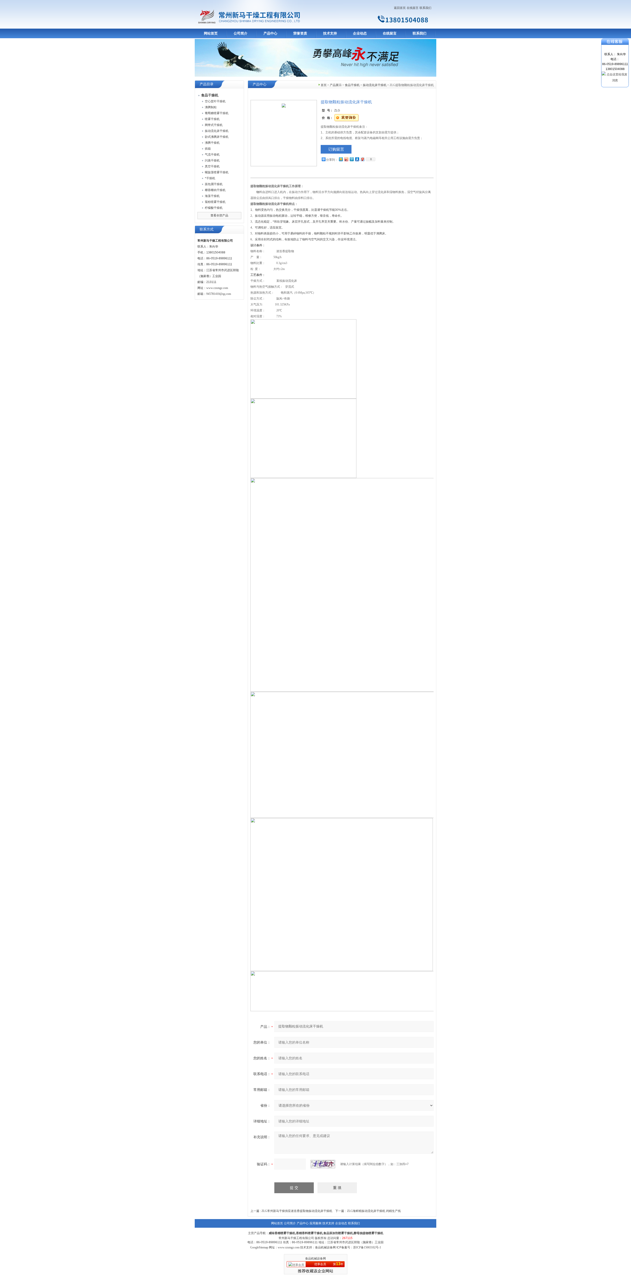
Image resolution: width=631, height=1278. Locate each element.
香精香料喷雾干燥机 (309, 1233)
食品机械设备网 (315, 1258)
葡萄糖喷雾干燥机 (216, 113)
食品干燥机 (352, 85)
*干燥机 (210, 178)
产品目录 (206, 84)
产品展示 (336, 85)
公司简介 (240, 33)
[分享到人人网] (357, 159)
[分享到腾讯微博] (351, 159)
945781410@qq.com (218, 294)
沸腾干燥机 (212, 142)
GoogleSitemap (259, 1247)
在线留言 (413, 8)
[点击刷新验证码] (323, 1164)
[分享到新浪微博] (346, 159)
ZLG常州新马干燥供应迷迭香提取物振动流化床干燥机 (297, 1211)
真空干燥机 (212, 166)
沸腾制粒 (211, 107)
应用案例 (315, 1223)
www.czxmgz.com (217, 288)
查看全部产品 (219, 215)
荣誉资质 (300, 33)
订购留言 (336, 149)
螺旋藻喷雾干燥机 (216, 172)
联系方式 (206, 229)
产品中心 (270, 33)
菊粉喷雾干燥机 (215, 202)
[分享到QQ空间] (340, 159)
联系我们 (425, 8)
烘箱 (208, 148)
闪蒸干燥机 (212, 160)
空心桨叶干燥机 (215, 101)
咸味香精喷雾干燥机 (282, 1233)
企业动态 (360, 33)
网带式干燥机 (214, 125)
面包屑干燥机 (214, 184)
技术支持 (330, 33)
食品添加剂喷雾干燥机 (338, 1233)
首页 (324, 85)
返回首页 (400, 8)
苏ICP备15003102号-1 (367, 1247)
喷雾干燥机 (212, 119)
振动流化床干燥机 (216, 131)
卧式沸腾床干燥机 (216, 137)
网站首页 (211, 33)
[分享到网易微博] (362, 159)
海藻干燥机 (212, 196)
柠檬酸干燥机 (214, 208)
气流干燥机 (212, 154)
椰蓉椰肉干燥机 (215, 190)
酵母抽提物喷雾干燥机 (368, 1233)
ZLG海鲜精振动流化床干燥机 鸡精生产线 (374, 1211)
